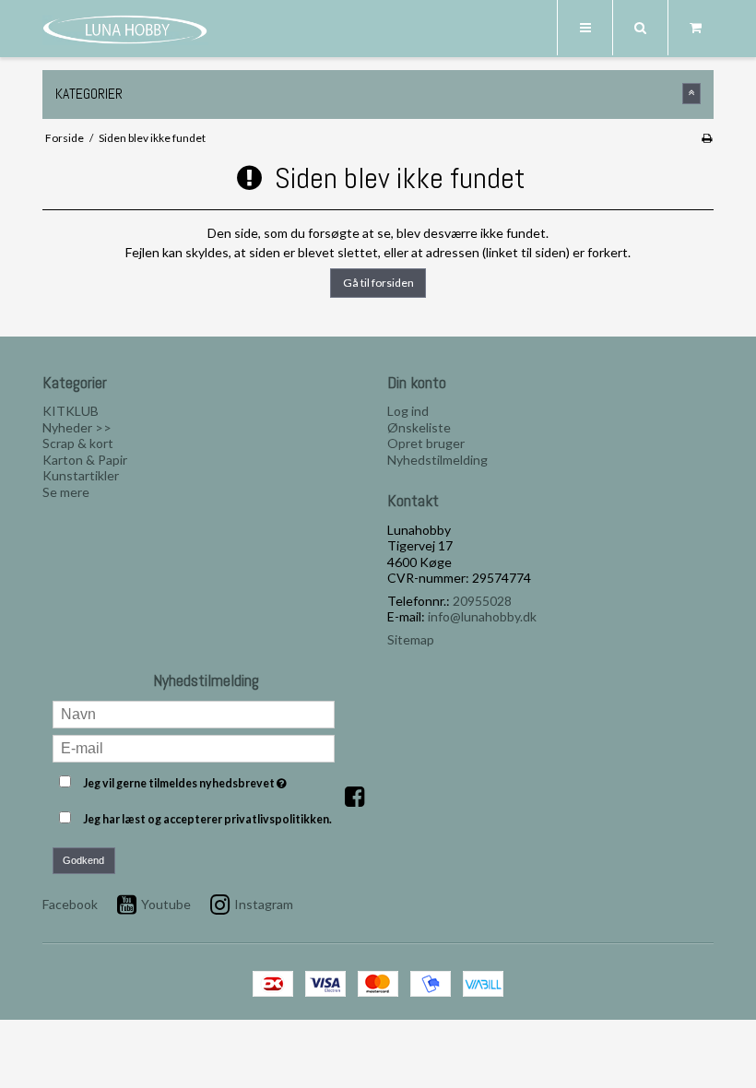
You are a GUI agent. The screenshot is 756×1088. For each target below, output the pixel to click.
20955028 (482, 601)
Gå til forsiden (378, 283)
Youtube (166, 904)
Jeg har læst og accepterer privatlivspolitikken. (207, 819)
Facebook (70, 904)
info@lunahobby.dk (482, 616)
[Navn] (194, 713)
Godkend (83, 860)
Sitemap (410, 639)
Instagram (263, 904)
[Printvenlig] (707, 138)
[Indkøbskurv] (695, 27)
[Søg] (639, 27)
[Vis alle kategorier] (691, 93)
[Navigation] (584, 27)
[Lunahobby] (125, 29)
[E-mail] (194, 747)
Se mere (65, 492)
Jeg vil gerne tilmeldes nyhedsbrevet (209, 779)
